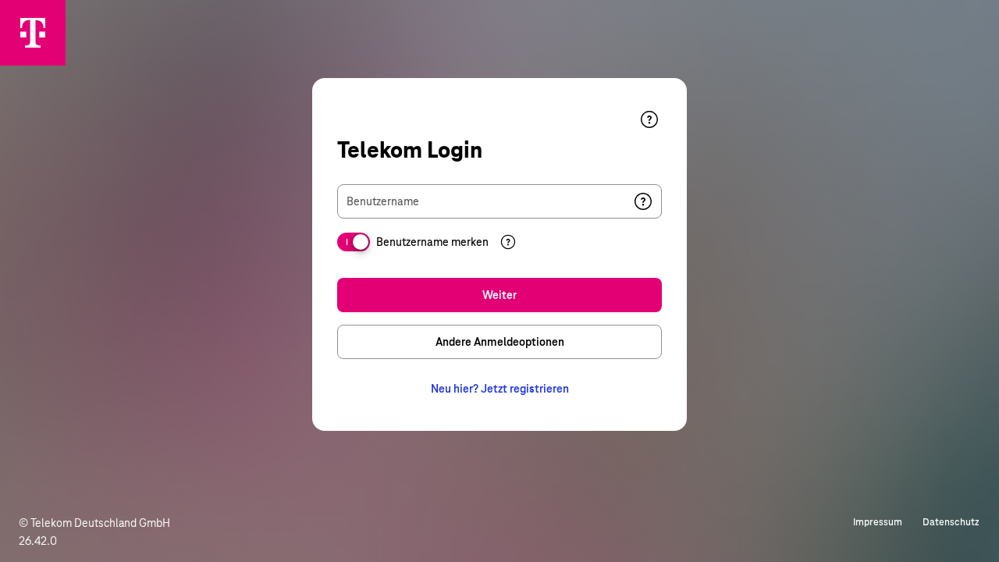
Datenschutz (951, 522)
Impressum (877, 522)
